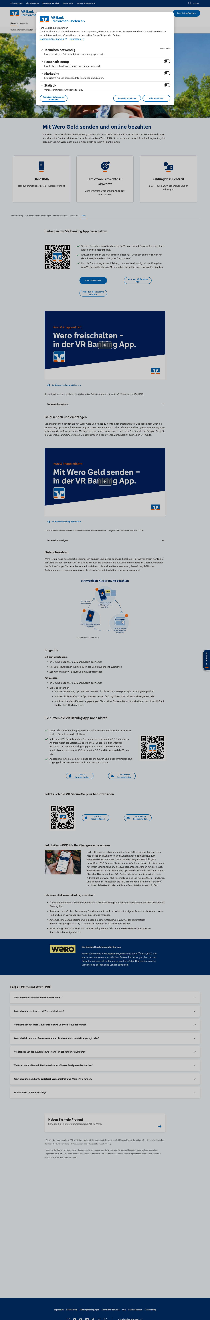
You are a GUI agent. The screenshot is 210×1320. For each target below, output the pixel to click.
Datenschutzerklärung (52, 38)
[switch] (167, 61)
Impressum (75, 38)
